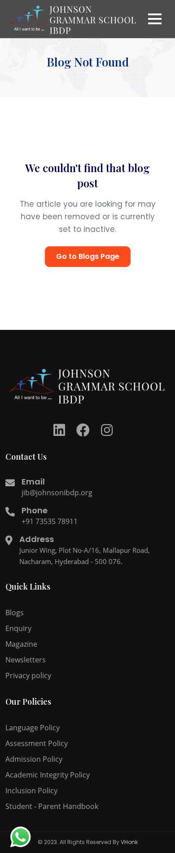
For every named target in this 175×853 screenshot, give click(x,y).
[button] (155, 19)
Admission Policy (33, 759)
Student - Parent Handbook (51, 806)
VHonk (129, 842)
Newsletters (25, 660)
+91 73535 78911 (50, 521)
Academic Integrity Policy (47, 775)
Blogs (14, 613)
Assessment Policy (36, 743)
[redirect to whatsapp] (20, 837)
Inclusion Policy (31, 790)
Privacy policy (28, 675)
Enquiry (18, 628)
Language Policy (32, 728)
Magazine (21, 644)
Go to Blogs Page (87, 256)
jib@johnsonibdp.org (57, 493)
